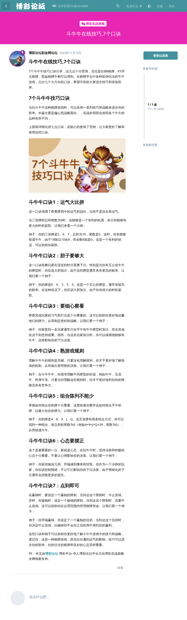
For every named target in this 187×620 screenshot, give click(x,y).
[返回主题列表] (6, 6)
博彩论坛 (51, 553)
